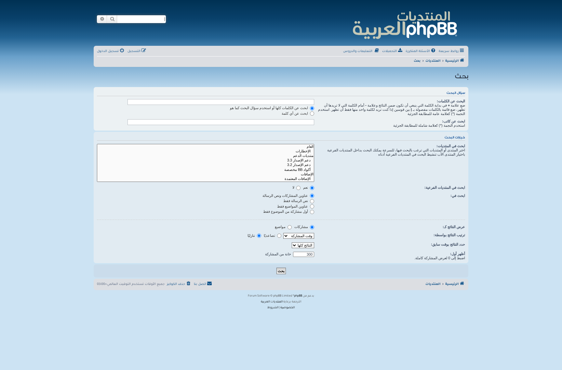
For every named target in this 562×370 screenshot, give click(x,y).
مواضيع (281, 227)
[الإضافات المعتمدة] (206, 179)
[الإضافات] (206, 174)
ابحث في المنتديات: (450, 146)
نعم (306, 187)
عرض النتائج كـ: (454, 227)
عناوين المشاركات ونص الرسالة (285, 196)
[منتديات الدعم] (206, 156)
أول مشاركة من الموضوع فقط (286, 211)
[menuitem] (421, 52)
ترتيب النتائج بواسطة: (449, 235)
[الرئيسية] (404, 24)
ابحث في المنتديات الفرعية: (444, 187)
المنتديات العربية (272, 302)
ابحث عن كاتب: (453, 121)
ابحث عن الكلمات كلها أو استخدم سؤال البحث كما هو (269, 108)
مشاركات (301, 227)
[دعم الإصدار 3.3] (206, 160)
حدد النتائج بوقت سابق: (448, 244)
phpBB (298, 296)
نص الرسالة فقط (296, 201)
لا (293, 187)
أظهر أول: (457, 254)
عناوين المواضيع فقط (293, 206)
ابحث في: (457, 196)
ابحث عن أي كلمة (295, 113)
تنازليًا (252, 235)
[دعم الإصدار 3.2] (206, 165)
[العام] (206, 147)
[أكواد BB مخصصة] (206, 170)
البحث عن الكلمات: (451, 101)
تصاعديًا (270, 235)
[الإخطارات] (206, 151)
